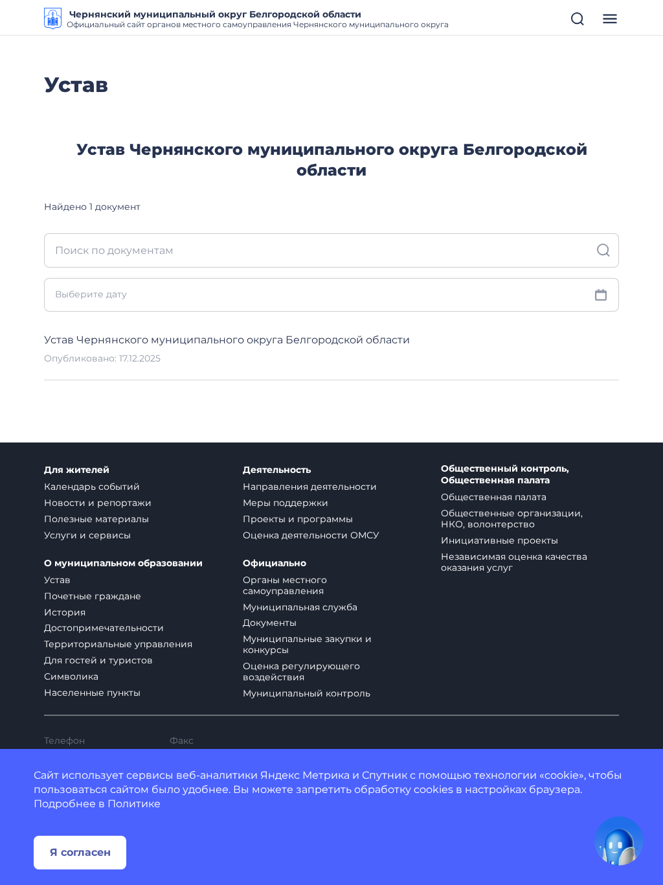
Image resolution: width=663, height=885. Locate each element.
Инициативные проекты (499, 540)
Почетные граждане (92, 596)
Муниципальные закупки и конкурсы (307, 644)
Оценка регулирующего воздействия (301, 671)
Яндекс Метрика (305, 775)
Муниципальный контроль (306, 693)
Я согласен (80, 852)
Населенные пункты (92, 692)
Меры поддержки (285, 503)
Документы (270, 622)
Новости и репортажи (98, 503)
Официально (274, 563)
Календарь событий (92, 486)
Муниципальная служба (300, 607)
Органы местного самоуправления (285, 585)
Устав (57, 580)
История (64, 612)
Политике (134, 804)
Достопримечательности (104, 628)
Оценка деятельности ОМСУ (311, 535)
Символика (71, 676)
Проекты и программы (298, 519)
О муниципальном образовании (123, 563)
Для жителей (76, 470)
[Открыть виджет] (619, 841)
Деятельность (277, 470)
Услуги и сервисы (87, 535)
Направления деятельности (310, 486)
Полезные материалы (96, 519)
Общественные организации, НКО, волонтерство (512, 518)
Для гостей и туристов (98, 660)
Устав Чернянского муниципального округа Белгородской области (227, 340)
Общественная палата (493, 497)
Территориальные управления (118, 644)
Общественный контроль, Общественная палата (505, 474)
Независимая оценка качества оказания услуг (514, 562)
